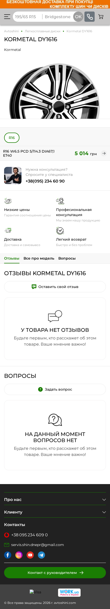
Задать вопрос (58, 389)
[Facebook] (7, 555)
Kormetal (12, 49)
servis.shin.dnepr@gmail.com (37, 544)
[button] (7, 17)
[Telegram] (41, 555)
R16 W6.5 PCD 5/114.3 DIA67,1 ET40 (28, 153)
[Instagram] (19, 555)
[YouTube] (30, 555)
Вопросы (67, 258)
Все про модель (39, 258)
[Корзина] (101, 17)
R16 (12, 137)
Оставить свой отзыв (58, 286)
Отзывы (11, 258)
